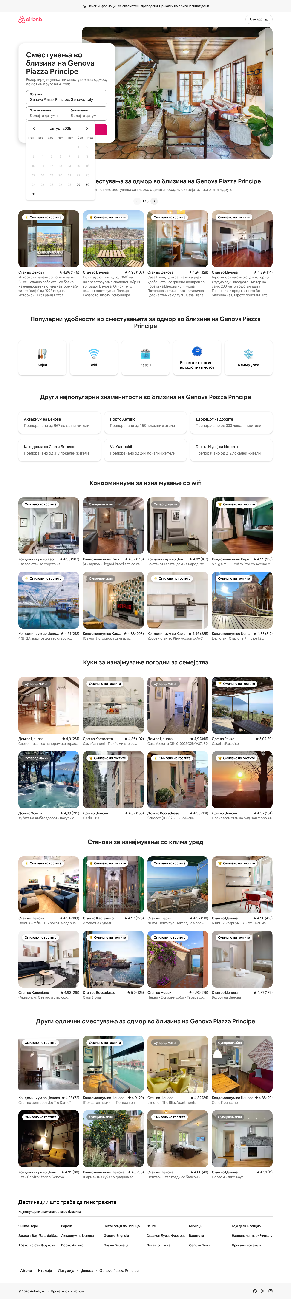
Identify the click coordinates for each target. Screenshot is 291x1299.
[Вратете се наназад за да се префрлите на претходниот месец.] (34, 128)
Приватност (60, 1291)
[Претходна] (137, 201)
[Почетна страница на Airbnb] (30, 19)
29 (78, 185)
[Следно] (154, 201)
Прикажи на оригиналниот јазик (184, 6)
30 (87, 185)
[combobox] (67, 99)
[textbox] (46, 115)
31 (33, 194)
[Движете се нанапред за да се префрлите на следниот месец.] (87, 128)
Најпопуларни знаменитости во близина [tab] (49, 1212)
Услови (79, 1291)
